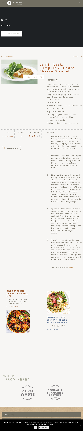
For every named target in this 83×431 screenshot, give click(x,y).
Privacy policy (43, 427)
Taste (70, 267)
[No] (80, 425)
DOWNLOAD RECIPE (34, 77)
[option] (21, 312)
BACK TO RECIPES (12, 34)
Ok (36, 427)
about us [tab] (8, 415)
